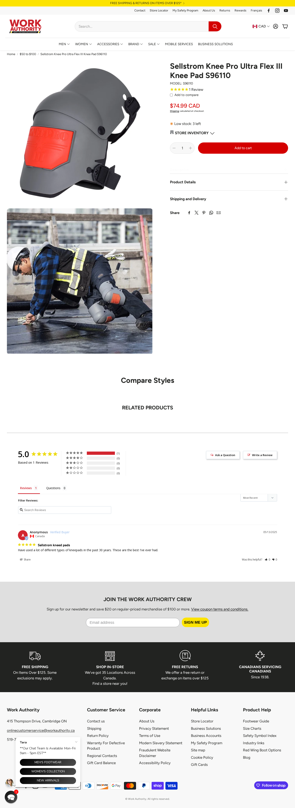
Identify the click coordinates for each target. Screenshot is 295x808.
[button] (148, 26)
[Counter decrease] (174, 148)
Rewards (240, 10)
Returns (224, 10)
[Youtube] (286, 11)
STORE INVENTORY (192, 133)
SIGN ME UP (195, 622)
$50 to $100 (28, 54)
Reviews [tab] (26, 488)
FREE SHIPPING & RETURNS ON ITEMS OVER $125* (146, 3)
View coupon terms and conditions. (219, 609)
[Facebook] (268, 11)
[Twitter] (196, 213)
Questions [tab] (53, 488)
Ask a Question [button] (225, 455)
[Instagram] (277, 11)
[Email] (218, 213)
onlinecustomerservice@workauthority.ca (41, 730)
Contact (139, 10)
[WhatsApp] (211, 213)
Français (256, 10)
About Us (209, 10)
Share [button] (27, 559)
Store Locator (159, 10)
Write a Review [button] (262, 455)
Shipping (174, 111)
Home (11, 54)
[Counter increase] (190, 148)
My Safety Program (185, 10)
